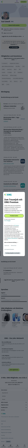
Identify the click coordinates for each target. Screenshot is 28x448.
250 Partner (16, 225)
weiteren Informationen (12, 238)
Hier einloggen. (7, 220)
